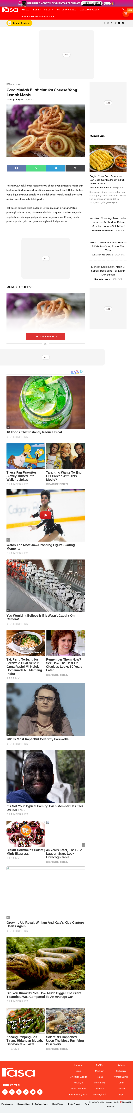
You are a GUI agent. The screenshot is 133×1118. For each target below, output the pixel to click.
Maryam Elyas (16, 99)
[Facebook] (104, 23)
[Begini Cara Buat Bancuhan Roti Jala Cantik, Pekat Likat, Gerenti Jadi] (108, 158)
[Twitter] (112, 23)
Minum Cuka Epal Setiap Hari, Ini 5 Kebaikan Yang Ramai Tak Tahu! (108, 246)
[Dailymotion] (123, 23)
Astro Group (111, 1106)
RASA (9, 84)
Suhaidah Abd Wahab (100, 187)
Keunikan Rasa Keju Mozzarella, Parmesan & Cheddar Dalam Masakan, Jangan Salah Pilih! (108, 222)
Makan (19, 84)
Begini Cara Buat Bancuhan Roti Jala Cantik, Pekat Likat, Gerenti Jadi (107, 179)
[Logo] (10, 9)
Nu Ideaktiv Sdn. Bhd (113, 1102)
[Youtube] (119, 23)
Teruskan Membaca (45, 336)
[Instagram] (108, 23)
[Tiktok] (115, 23)
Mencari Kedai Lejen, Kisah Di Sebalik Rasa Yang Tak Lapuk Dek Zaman (108, 270)
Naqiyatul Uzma (102, 279)
